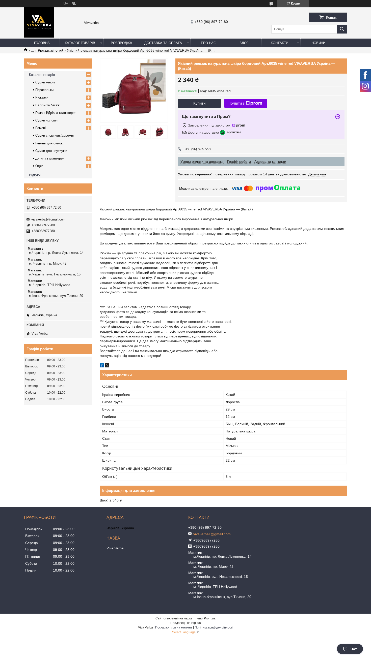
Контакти (279, 43)
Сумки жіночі (45, 82)
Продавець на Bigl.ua (185, 623)
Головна (42, 43)
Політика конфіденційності (214, 627)
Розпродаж (121, 43)
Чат (354, 649)
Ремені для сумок (49, 143)
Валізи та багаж (47, 105)
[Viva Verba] (39, 36)
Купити (199, 103)
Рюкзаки (41, 97)
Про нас (208, 43)
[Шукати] (342, 29)
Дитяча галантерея (49, 158)
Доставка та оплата (163, 43)
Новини (318, 43)
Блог (244, 43)
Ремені (40, 128)
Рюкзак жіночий (50, 50)
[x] (107, 366)
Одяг (39, 166)
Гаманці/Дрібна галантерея (55, 113)
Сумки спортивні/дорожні (54, 135)
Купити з (237, 103)
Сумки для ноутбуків (51, 151)
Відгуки (35, 175)
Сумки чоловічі (46, 120)
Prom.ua (210, 618)
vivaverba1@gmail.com (48, 219)
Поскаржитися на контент (173, 627)
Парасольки (44, 90)
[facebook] (102, 366)
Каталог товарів (80, 43)
